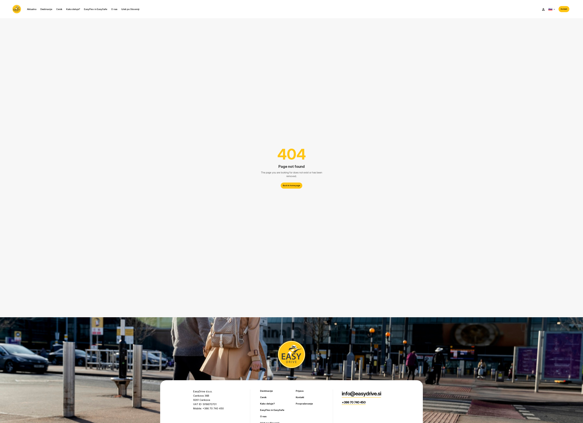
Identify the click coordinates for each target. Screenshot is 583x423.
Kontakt (564, 9)
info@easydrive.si (361, 393)
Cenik (59, 9)
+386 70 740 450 (354, 402)
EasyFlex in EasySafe (95, 9)
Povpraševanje (304, 403)
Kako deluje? (73, 9)
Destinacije (46, 9)
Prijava (299, 391)
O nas (114, 9)
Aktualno (31, 9)
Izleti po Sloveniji (130, 9)
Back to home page (291, 185)
